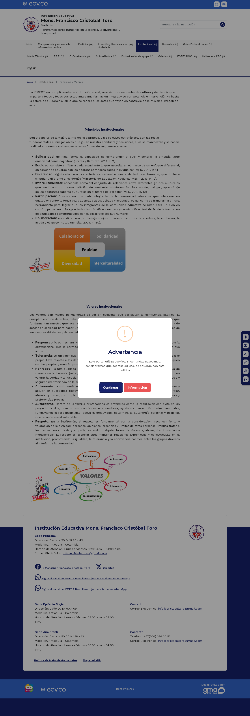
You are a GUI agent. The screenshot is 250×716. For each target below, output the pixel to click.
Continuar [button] (110, 387)
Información (137, 387)
